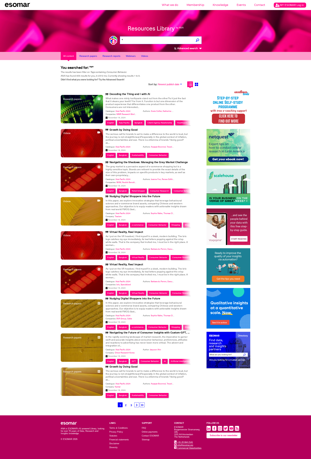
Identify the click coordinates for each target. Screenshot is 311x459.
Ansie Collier (156, 111)
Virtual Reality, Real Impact (126, 232)
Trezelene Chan (173, 147)
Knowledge (220, 4)
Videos (144, 56)
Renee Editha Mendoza (172, 179)
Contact (259, 4)
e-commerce (138, 225)
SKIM (118, 182)
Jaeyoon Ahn (155, 349)
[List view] (190, 84)
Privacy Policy (116, 432)
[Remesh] (228, 308)
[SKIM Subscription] (228, 266)
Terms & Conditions (118, 428)
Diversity (113, 447)
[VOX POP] (228, 226)
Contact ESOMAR (150, 436)
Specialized (126, 284)
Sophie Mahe (156, 213)
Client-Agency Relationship (159, 122)
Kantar (118, 387)
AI (165, 361)
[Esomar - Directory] (228, 350)
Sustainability (138, 155)
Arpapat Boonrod (158, 147)
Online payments (150, 432)
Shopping (175, 225)
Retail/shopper (138, 191)
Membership (195, 4)
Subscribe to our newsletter (223, 435)
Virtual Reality (138, 257)
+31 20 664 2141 (185, 442)
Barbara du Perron (159, 249)
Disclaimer (114, 443)
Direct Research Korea (124, 352)
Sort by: (152, 84)
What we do (170, 4)
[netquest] (228, 147)
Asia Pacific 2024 (122, 111)
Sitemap (146, 439)
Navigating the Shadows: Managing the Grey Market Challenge (148, 162)
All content (68, 56)
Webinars (131, 56)
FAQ (144, 428)
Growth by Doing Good (123, 129)
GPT (134, 361)
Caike (129, 318)
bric (118, 284)
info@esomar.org (185, 445)
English (110, 122)
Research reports (111, 56)
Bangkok (138, 122)
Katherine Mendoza (171, 111)
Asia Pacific (124, 122)
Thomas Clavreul (170, 213)
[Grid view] (196, 84)
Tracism (118, 216)
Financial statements (119, 439)
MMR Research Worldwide (128, 114)
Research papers (88, 56)
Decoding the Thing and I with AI (129, 94)
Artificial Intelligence (180, 361)
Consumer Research (159, 191)
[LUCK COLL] (228, 187)
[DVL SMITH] (228, 107)
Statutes (113, 436)
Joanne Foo (156, 179)
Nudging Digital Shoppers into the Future (134, 196)
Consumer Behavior (158, 155)
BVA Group (121, 318)
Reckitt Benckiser (129, 182)
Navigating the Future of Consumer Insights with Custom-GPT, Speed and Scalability (162, 332)
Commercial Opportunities (189, 448)
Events (241, 4)
